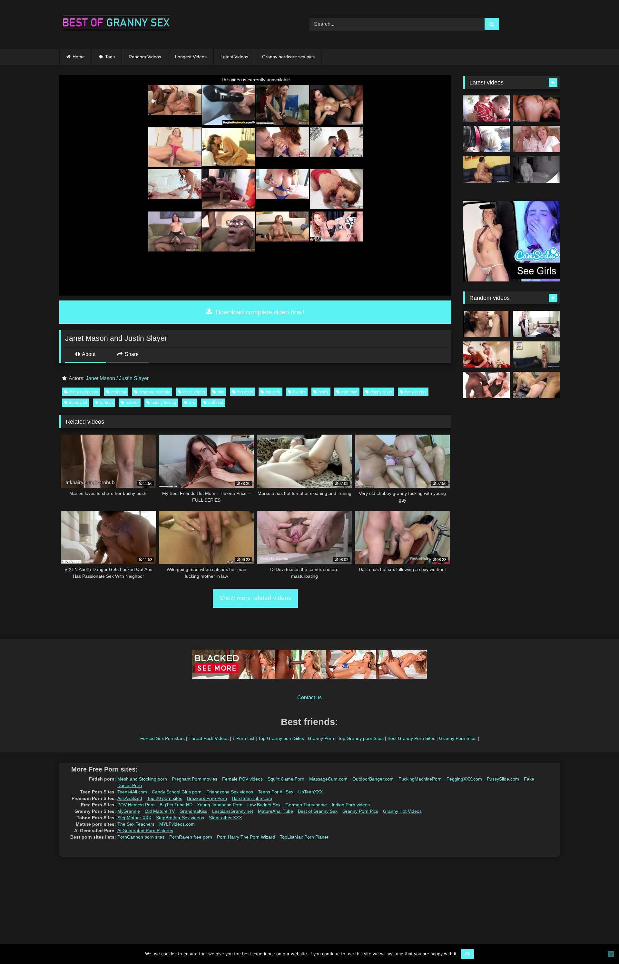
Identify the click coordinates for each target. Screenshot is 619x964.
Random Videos (145, 56)
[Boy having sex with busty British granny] (486, 354)
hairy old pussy (84, 391)
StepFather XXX (225, 817)
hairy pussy (416, 391)
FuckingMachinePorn (420, 779)
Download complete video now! (259, 312)
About (88, 354)
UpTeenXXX (310, 791)
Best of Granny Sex (318, 811)
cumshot (349, 391)
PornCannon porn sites (140, 837)
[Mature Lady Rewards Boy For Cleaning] (486, 324)
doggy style (381, 391)
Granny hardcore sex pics (288, 56)
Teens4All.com (132, 791)
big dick (273, 391)
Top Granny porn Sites (281, 738)
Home (79, 56)
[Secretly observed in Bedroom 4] (536, 169)
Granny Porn (321, 738)
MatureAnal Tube (275, 811)
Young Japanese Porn (219, 804)
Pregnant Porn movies (194, 779)
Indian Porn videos (351, 804)
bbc (221, 391)
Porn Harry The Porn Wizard (246, 837)
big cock (245, 391)
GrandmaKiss (193, 811)
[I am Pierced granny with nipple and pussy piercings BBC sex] (486, 385)
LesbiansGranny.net (232, 811)
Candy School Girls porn (176, 791)
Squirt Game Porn (286, 779)
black (324, 391)
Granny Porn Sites (458, 738)
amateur (118, 391)
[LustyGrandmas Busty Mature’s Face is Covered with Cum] (536, 385)
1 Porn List (243, 738)
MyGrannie (128, 811)
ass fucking (194, 391)
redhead (215, 402)
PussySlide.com (503, 779)
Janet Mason (100, 378)
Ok (467, 953)
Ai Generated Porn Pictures (145, 830)
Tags (110, 56)
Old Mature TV (160, 811)
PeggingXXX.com (464, 779)
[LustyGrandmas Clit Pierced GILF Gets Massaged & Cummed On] (536, 108)
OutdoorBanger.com (373, 779)
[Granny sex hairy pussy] (536, 139)
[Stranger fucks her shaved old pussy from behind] (536, 354)
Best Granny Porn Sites (411, 738)
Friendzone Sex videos (229, 791)
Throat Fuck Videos (209, 738)
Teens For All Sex (275, 791)
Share (131, 354)
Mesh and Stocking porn (142, 779)
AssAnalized (129, 798)
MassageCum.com (328, 779)
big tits (299, 391)
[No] (611, 954)
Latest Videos (234, 56)
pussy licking (164, 402)
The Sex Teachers (135, 824)
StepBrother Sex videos (180, 817)
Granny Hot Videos (402, 811)
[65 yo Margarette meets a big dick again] (486, 139)
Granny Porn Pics (360, 811)
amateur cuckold (154, 391)
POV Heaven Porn (136, 804)
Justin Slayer (134, 378)
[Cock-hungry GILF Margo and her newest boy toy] (486, 169)
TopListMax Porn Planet (304, 837)
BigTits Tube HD (176, 804)
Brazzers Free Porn (207, 798)
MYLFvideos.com (177, 824)
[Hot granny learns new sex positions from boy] (536, 324)
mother (132, 402)
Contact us (309, 697)
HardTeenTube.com (252, 798)
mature (106, 402)
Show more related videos (255, 598)
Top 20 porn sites (164, 798)
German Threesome (306, 804)
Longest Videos (191, 56)
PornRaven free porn (190, 837)
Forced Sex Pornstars (162, 738)
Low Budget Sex (263, 804)
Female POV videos (242, 779)
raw (192, 402)
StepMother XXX (134, 817)
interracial (78, 402)
